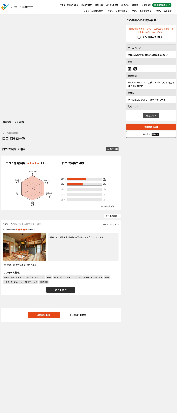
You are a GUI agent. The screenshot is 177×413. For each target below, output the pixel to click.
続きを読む (61, 290)
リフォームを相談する (141, 10)
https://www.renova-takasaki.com (146, 54)
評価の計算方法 (107, 206)
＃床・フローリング (74, 277)
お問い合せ (99, 5)
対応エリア (151, 115)
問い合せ (150, 134)
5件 (104, 179)
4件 (104, 184)
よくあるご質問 (112, 5)
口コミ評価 (19, 121)
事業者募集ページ (163, 5)
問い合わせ (78, 315)
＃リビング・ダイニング (35, 277)
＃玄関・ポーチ (59, 277)
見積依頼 (43, 314)
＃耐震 (106, 277)
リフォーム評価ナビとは (69, 5)
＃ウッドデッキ (96, 277)
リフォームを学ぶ (163, 10)
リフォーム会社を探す (93, 10)
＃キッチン (20, 277)
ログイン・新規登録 (130, 5)
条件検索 (114, 149)
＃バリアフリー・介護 (29, 282)
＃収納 (86, 277)
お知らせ (147, 5)
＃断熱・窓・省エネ (11, 282)
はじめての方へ (87, 5)
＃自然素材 (43, 282)
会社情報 (7, 121)
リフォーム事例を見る (117, 10)
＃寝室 (48, 277)
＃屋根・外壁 (9, 277)
